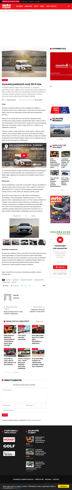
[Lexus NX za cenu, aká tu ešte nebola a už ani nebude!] (10, 352)
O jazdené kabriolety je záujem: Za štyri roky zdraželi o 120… (36, 453)
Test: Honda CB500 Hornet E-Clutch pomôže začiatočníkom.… (35, 465)
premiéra (14, 282)
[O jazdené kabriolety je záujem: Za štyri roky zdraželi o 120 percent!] (30, 452)
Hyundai (8, 280)
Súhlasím (63, 486)
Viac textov (51, 6)
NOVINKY (19, 6)
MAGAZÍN (28, 6)
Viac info (17, 488)
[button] (16, 242)
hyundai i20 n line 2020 (26, 280)
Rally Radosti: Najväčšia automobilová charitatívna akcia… (35, 440)
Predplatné (24, 1)
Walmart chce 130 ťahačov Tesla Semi (37, 311)
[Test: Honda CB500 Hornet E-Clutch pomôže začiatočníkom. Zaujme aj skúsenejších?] (30, 464)
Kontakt (37, 1)
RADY (42, 6)
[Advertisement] (36, 26)
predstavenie (6, 282)
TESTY (36, 6)
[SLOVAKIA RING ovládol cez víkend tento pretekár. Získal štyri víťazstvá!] (38, 352)
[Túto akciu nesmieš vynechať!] (24, 329)
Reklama (31, 1)
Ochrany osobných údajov (34, 420)
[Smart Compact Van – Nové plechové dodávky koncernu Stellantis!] (24, 352)
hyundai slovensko (39, 280)
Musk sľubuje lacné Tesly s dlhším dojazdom (13, 313)
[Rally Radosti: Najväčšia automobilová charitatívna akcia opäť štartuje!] (10, 329)
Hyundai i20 (15, 280)
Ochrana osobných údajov (23, 479)
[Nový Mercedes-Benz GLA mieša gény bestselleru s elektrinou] (38, 329)
